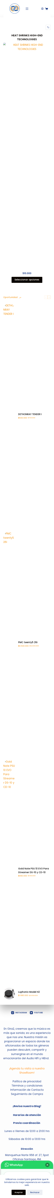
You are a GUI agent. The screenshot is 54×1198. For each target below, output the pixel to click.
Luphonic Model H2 (29, 991)
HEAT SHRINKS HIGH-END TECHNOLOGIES (27, 37)
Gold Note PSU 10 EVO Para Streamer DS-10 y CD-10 (33, 870)
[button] (47, 1165)
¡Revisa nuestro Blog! (27, 1106)
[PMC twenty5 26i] (9, 644)
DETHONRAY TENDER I (30, 414)
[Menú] (27, 8)
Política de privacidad (27, 1081)
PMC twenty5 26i (28, 642)
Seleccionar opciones (27, 279)
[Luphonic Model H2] (9, 993)
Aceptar (19, 1192)
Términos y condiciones (27, 1085)
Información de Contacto (27, 1090)
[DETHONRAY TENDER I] (9, 415)
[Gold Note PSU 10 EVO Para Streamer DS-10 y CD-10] (9, 872)
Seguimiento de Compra (27, 1094)
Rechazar (34, 1192)
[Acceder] (42, 9)
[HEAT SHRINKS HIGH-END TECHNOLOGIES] (27, 155)
